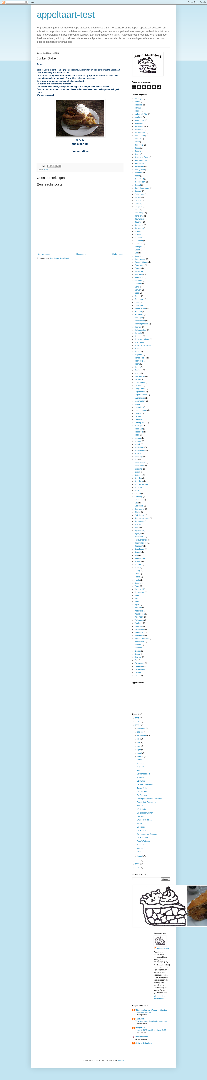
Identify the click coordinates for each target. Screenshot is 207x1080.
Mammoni (141, 848)
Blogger (121, 1060)
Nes (136, 460)
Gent (137, 287)
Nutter (137, 490)
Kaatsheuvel (140, 376)
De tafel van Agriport (145, 784)
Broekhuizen (140, 182)
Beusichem (139, 166)
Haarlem (138, 312)
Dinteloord (139, 225)
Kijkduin (138, 379)
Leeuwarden (140, 401)
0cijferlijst (138, 99)
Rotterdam (139, 537)
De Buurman (142, 795)
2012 (137, 861)
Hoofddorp (139, 361)
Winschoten (139, 642)
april (139, 750)
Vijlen (137, 605)
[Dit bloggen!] (51, 166)
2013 (137, 725)
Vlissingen (139, 617)
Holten (137, 352)
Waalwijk (138, 626)
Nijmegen (139, 475)
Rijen (137, 527)
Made (137, 435)
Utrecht (137, 583)
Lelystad (138, 413)
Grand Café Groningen (146, 802)
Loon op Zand (140, 423)
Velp (136, 598)
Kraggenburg (140, 382)
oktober (140, 732)
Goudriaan (139, 299)
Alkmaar (138, 108)
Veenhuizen (139, 592)
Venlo (137, 601)
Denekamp (139, 216)
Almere (137, 111)
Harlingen (139, 318)
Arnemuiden (140, 136)
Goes (137, 293)
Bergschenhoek (141, 160)
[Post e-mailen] (43, 166)
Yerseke (138, 645)
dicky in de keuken (143, 1043)
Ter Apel (138, 565)
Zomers (140, 806)
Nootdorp (138, 487)
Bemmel (138, 151)
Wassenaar (139, 629)
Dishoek (138, 231)
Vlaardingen (140, 614)
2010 (137, 868)
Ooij (136, 503)
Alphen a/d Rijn (141, 114)
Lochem (138, 416)
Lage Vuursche (141, 395)
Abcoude (138, 105)
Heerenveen (140, 321)
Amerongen (139, 120)
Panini (139, 823)
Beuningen (139, 163)
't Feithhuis (141, 809)
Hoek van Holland (142, 339)
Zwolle (137, 676)
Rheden (138, 524)
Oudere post (117, 254)
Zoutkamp (139, 666)
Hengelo (138, 333)
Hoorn (137, 364)
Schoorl (138, 552)
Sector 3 (140, 845)
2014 (137, 722)
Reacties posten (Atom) (59, 258)
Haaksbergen (140, 308)
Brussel (138, 185)
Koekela (140, 777)
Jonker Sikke (142, 788)
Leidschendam (141, 410)
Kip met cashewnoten (143, 1012)
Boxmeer (138, 173)
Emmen (138, 268)
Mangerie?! (140, 1028)
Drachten (138, 244)
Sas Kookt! (140, 1019)
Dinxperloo (139, 228)
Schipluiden (139, 549)
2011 (137, 864)
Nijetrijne (138, 469)
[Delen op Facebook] (56, 166)
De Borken (141, 831)
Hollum (137, 348)
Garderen (138, 281)
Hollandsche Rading (143, 345)
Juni (138, 770)
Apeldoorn (139, 129)
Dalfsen (138, 197)
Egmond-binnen (141, 262)
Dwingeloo (139, 247)
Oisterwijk (139, 497)
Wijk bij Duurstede (142, 639)
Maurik (137, 444)
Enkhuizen (139, 271)
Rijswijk (138, 534)
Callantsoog (140, 194)
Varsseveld (139, 589)
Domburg (138, 237)
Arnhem (138, 139)
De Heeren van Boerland (147, 834)
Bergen (138, 154)
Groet (137, 302)
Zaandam (138, 648)
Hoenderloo (139, 342)
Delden (138, 203)
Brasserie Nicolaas (144, 820)
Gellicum (138, 284)
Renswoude (140, 521)
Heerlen (138, 327)
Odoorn (138, 494)
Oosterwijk (139, 506)
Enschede (139, 274)
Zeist (137, 660)
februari (140, 757)
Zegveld (138, 657)
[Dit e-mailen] (48, 166)
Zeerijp (137, 654)
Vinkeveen (139, 611)
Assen (137, 142)
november (141, 728)
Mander (138, 438)
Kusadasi (138, 386)
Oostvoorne (139, 509)
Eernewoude (140, 259)
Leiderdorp (139, 407)
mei (139, 746)
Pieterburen (139, 515)
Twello (137, 580)
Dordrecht (139, 241)
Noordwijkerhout (141, 484)
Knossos (140, 763)
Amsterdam (139, 126)
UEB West (141, 781)
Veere (137, 595)
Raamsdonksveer (142, 518)
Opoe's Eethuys (143, 841)
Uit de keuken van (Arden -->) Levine (151, 1010)
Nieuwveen (139, 466)
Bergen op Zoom (141, 157)
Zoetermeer (139, 663)
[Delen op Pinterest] (59, 166)
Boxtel (137, 176)
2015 (137, 718)
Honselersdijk (140, 358)
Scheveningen (141, 543)
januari (140, 856)
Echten (137, 250)
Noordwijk (139, 481)
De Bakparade (141, 1037)
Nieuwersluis (140, 463)
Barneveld (139, 145)
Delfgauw (138, 206)
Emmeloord (139, 265)
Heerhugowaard (141, 324)
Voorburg (138, 623)
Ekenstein (141, 816)
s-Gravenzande (141, 540)
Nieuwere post (44, 254)
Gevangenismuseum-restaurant (150, 799)
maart (139, 753)
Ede (136, 253)
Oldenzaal (139, 500)
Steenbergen (140, 558)
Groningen (139, 305)
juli (138, 739)
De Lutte (138, 200)
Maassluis (139, 432)
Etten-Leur (139, 277)
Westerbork (139, 636)
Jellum (46, 170)
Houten (138, 367)
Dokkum (138, 234)
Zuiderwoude (140, 669)
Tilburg (137, 571)
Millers (139, 760)
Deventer (138, 222)
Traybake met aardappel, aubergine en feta (151, 1021)
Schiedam (139, 546)
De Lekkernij (142, 792)
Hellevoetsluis (140, 330)
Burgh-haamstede (142, 188)
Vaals (137, 586)
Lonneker (138, 419)
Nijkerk (137, 472)
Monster (138, 453)
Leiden (137, 404)
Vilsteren (138, 608)
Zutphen (138, 672)
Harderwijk (139, 315)
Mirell (139, 852)
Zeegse (138, 651)
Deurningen (139, 219)
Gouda (137, 296)
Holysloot (138, 355)
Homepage (81, 254)
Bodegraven (140, 170)
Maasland (139, 429)
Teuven (138, 568)
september (141, 735)
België (137, 148)
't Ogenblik (141, 767)
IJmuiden (138, 370)
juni (139, 742)
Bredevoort (139, 179)
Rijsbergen (139, 530)
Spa (136, 555)
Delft (136, 210)
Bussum (138, 191)
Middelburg (139, 447)
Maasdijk (138, 426)
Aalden (137, 102)
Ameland (138, 117)
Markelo (138, 441)
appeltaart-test (66, 15)
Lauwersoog (140, 398)
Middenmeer (140, 450)
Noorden (138, 478)
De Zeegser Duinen (145, 813)
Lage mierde (140, 392)
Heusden (138, 336)
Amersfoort (139, 123)
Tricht (137, 574)
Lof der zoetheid (143, 774)
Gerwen (138, 290)
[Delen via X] (54, 166)
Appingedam (140, 133)
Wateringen (139, 632)
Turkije (137, 577)
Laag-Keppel (140, 389)
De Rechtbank (143, 838)
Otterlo (137, 512)
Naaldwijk (139, 456)
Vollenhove (139, 620)
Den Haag (139, 213)
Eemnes (138, 256)
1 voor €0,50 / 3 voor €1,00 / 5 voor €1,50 (150, 1030)
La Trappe (141, 827)
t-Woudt (138, 561)
